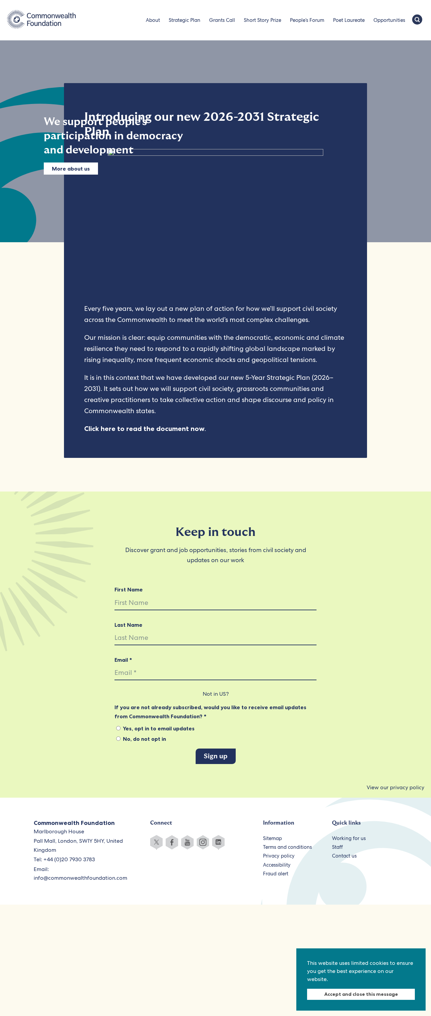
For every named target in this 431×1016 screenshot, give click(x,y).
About (153, 20)
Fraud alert (275, 873)
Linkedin (218, 842)
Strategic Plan (184, 20)
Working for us (349, 838)
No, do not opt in (144, 738)
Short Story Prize (262, 20)
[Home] (41, 20)
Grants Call (222, 20)
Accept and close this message (361, 994)
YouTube (187, 842)
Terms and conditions (287, 847)
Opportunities (389, 20)
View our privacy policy (395, 787)
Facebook (172, 842)
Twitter (156, 842)
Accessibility (277, 865)
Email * (123, 659)
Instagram (203, 842)
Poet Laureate (349, 20)
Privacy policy (279, 855)
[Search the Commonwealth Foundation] (417, 20)
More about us (71, 168)
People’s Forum (307, 20)
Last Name (128, 624)
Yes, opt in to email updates (158, 728)
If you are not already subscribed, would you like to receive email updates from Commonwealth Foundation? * (210, 711)
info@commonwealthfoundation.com (80, 877)
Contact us (344, 855)
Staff (337, 847)
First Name (128, 589)
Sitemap (272, 838)
